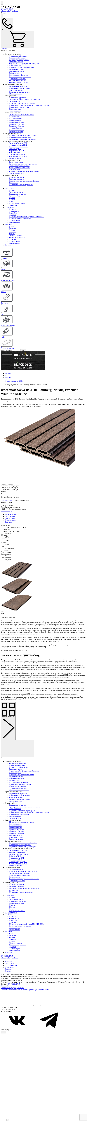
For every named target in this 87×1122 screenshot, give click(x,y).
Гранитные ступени (16, 124)
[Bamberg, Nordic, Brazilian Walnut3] (17, 610)
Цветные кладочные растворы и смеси (23, 164)
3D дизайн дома (11, 205)
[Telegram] (49, 1028)
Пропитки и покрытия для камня (21, 185)
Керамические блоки (16, 69)
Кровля (12, 198)
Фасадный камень (15, 128)
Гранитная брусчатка (17, 122)
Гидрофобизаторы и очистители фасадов (24, 181)
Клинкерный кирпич (17, 58)
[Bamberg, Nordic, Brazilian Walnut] (17, 577)
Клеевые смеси (14, 169)
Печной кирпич (15, 65)
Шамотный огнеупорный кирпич (21, 67)
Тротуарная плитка (16, 192)
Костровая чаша (15, 109)
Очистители (13, 183)
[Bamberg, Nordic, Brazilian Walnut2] (17, 594)
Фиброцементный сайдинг (19, 82)
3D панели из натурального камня (21, 115)
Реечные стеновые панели (18, 147)
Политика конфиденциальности (12, 988)
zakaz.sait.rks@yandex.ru (9, 11)
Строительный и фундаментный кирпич (24, 63)
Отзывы (12, 234)
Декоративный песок (17, 173)
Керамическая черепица (18, 86)
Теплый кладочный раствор (19, 166)
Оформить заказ (6, 500)
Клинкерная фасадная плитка (20, 77)
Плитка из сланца (15, 116)
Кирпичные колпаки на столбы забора (23, 135)
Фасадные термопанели (18, 81)
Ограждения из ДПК (16, 151)
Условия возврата (15, 236)
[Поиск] (2, 3)
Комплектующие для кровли (19, 92)
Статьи (11, 226)
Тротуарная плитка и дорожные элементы (24, 99)
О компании (9, 207)
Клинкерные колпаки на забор (20, 137)
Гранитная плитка (15, 120)
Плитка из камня (15, 118)
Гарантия (12, 228)
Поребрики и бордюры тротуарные (22, 103)
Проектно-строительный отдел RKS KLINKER (26, 217)
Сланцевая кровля (15, 90)
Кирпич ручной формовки (19, 60)
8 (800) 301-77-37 (14, 984)
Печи (11, 201)
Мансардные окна (15, 94)
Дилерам (12, 215)
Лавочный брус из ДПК (18, 154)
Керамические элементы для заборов (22, 139)
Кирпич (12, 190)
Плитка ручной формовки (18, 75)
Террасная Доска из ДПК (18, 143)
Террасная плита (15, 101)
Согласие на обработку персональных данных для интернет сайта (25, 990)
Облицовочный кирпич (18, 56)
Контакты (8, 245)
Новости (12, 209)
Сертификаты (14, 211)
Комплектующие (15, 158)
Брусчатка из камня (16, 132)
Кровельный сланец (16, 130)
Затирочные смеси (16, 162)
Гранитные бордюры (16, 126)
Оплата (12, 230)
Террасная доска (15, 111)
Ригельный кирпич (16, 62)
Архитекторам (14, 220)
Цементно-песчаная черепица (20, 88)
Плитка (12, 200)
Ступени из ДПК (15, 152)
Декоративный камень (17, 79)
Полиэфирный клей (16, 177)
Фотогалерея (9, 188)
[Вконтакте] (17, 1028)
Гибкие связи (14, 73)
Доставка (12, 232)
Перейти (4, 49)
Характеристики (11, 514)
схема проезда (6, 511)
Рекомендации (10, 520)
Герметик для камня (16, 179)
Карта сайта (5, 986)
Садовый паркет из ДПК (18, 156)
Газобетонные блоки (16, 71)
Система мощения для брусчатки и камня (24, 171)
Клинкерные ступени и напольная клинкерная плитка (29, 105)
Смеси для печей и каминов (19, 168)
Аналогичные (10, 518)
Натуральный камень (17, 203)
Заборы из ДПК (15, 149)
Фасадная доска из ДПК (18, 145)
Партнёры (13, 213)
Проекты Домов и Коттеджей (20, 218)
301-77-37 (7, 9)
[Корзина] (17, 39)
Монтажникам (14, 222)
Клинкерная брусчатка (17, 98)
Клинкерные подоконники (19, 107)
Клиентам (8, 224)
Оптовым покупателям (17, 237)
